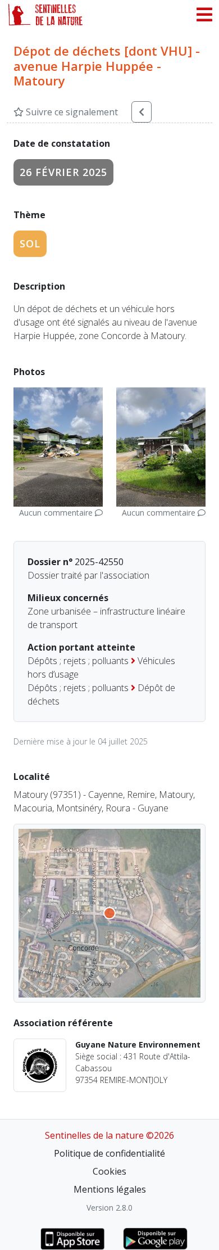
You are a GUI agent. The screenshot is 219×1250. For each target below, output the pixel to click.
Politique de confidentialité (109, 1153)
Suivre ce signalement (71, 112)
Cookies (109, 1171)
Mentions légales (110, 1189)
